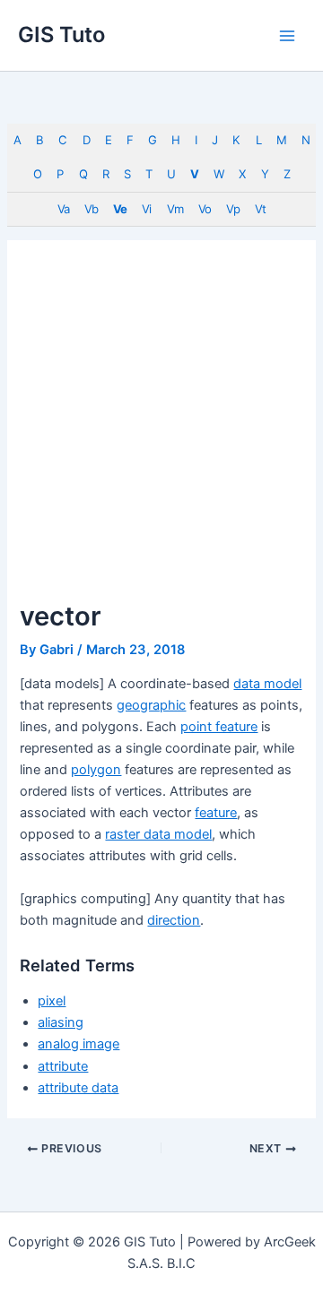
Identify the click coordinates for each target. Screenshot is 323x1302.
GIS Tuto (61, 34)
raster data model (158, 834)
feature (216, 813)
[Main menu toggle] (287, 35)
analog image (78, 1044)
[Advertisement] (161, 430)
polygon (96, 770)
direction (173, 920)
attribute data (78, 1088)
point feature (219, 727)
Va (63, 209)
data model (267, 684)
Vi (146, 209)
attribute (63, 1066)
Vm (175, 209)
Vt (260, 209)
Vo (204, 209)
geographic (151, 705)
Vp (233, 209)
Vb (91, 209)
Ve (120, 209)
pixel (51, 1001)
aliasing (60, 1022)
